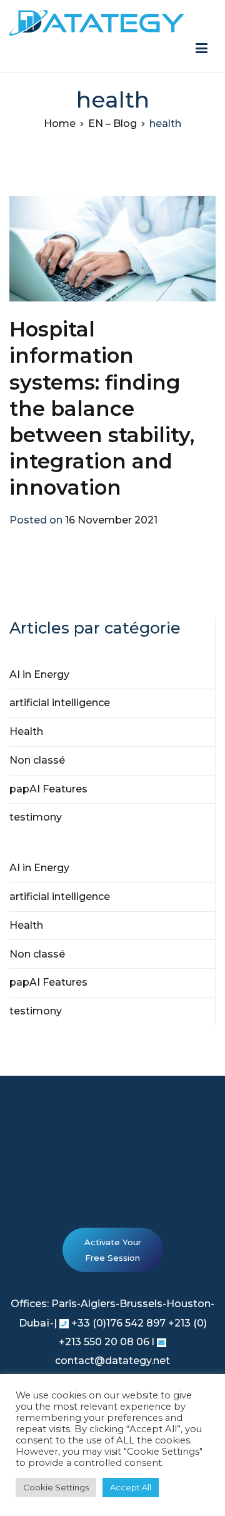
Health (26, 731)
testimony (35, 817)
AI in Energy (39, 674)
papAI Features (48, 789)
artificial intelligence (59, 703)
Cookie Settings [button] (56, 1487)
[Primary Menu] (202, 49)
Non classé (37, 760)
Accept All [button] (130, 1487)
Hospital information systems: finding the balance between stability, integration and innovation (101, 408)
